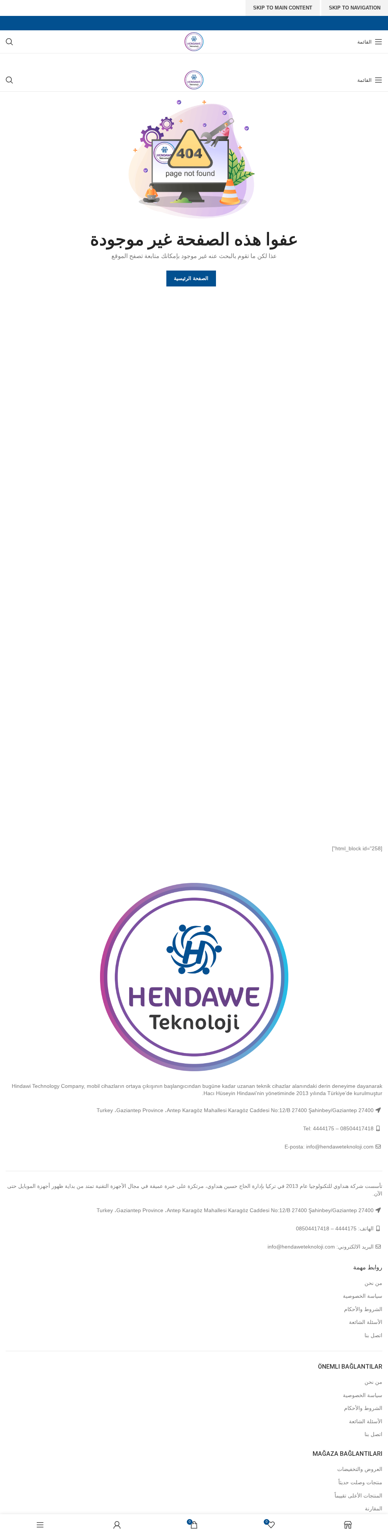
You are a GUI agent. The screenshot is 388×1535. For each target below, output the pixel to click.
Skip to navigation (354, 8)
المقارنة (373, 1508)
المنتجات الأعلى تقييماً (358, 1496)
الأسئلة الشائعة (365, 1322)
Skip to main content (282, 8)
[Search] (9, 41)
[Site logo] (194, 41)
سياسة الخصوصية (362, 1296)
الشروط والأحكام (363, 1309)
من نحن (373, 1283)
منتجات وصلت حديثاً (360, 1482)
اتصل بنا (373, 1335)
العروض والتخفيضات (359, 1469)
